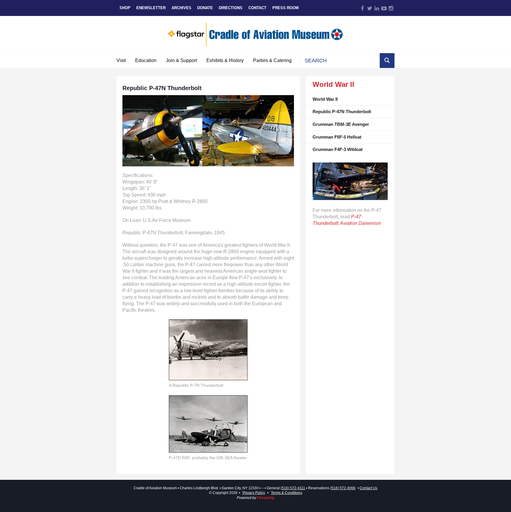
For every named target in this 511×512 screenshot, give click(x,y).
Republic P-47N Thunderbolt (342, 111)
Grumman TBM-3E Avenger (341, 124)
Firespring (265, 498)
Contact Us (368, 488)
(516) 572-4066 (342, 488)
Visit (121, 60)
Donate (205, 8)
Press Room (285, 8)
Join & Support (181, 60)
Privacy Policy (253, 493)
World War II (325, 99)
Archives (181, 8)
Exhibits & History (225, 60)
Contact (257, 8)
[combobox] (340, 60)
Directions (230, 8)
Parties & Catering (272, 60)
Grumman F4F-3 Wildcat (338, 149)
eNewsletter (151, 8)
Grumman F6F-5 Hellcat (337, 136)
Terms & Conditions (286, 493)
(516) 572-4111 (293, 488)
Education (145, 60)
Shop (124, 8)
